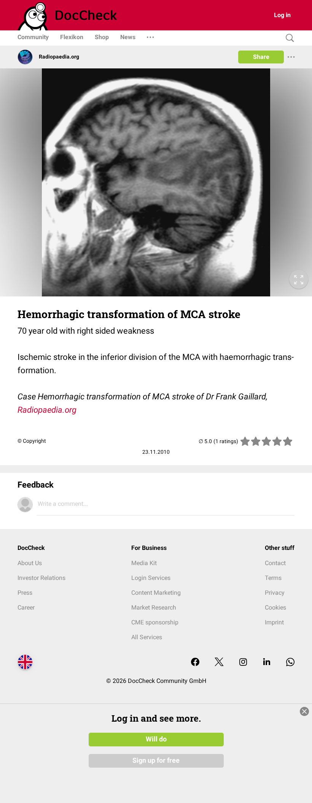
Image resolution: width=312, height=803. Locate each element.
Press (25, 592)
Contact (275, 563)
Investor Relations (41, 577)
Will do (156, 739)
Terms (273, 577)
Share (261, 56)
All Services (146, 637)
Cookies (275, 607)
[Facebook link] (195, 662)
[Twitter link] (219, 662)
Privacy (275, 592)
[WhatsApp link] (290, 662)
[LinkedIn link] (267, 662)
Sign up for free (156, 760)
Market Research (153, 607)
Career (26, 607)
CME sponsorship (154, 622)
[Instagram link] (243, 662)
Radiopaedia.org (47, 410)
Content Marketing (156, 592)
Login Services (150, 577)
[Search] (288, 38)
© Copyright (32, 441)
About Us (30, 563)
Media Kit (144, 563)
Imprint (274, 622)
